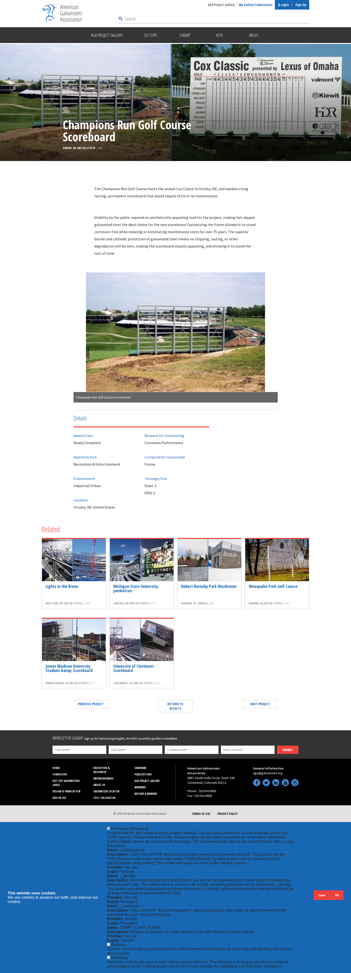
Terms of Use (201, 814)
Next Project (260, 704)
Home (56, 768)
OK (337, 895)
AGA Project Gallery (221, 4)
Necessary (129, 829)
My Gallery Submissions (255, 4)
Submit (287, 749)
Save (322, 895)
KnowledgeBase (103, 778)
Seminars (140, 768)
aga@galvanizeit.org (267, 773)
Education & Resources (101, 770)
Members (140, 787)
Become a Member (145, 794)
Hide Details (308, 897)
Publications (143, 774)
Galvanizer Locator (106, 791)
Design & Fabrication (66, 791)
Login (284, 4)
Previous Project (91, 704)
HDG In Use (59, 798)
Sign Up (300, 4)
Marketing (119, 958)
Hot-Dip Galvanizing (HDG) (66, 783)
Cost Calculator (104, 798)
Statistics (118, 945)
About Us (99, 785)
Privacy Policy (227, 814)
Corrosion (60, 774)
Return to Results (175, 706)
